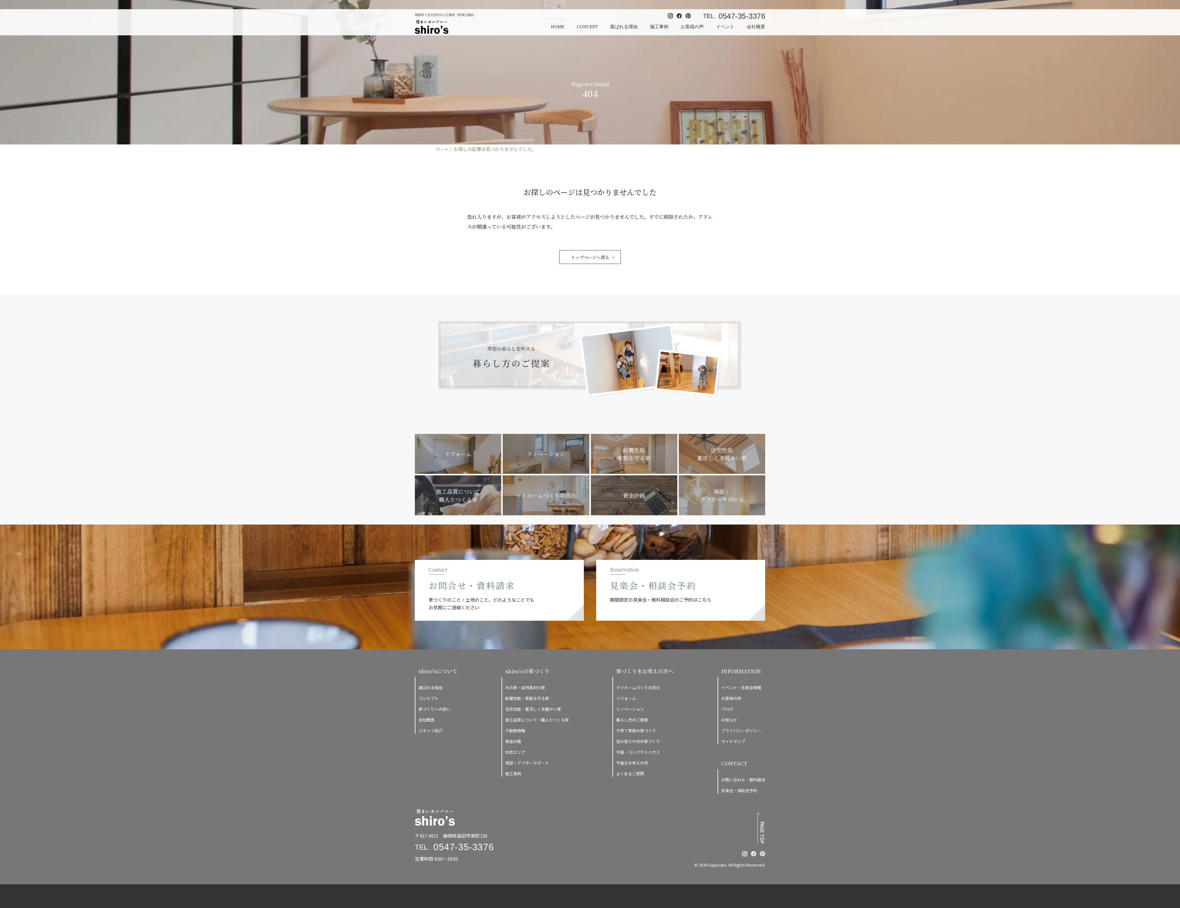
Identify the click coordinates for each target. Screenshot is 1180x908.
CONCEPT (587, 26)
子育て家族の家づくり (636, 730)
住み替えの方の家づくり (638, 741)
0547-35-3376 (741, 16)
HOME (557, 26)
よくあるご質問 (630, 773)
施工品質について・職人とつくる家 (537, 720)
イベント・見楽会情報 (741, 687)
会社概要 (756, 26)
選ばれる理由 (624, 26)
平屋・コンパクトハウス (638, 752)
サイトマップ (733, 741)
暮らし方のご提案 (632, 720)
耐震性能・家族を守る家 (527, 698)
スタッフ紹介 (430, 730)
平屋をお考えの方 (632, 763)
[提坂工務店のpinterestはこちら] (762, 853)
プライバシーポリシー (741, 730)
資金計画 (513, 741)
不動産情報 (515, 730)
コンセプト (429, 698)
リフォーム (626, 698)
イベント (725, 26)
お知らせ (729, 720)
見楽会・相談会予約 (739, 790)
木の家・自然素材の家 (525, 687)
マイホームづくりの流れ (638, 687)
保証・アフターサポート (527, 763)
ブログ (727, 709)
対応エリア (515, 752)
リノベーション (630, 709)
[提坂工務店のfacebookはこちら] (753, 853)
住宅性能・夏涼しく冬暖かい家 (533, 709)
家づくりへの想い (434, 709)
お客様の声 (692, 26)
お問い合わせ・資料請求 (743, 780)
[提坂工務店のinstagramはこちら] (744, 853)
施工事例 (659, 26)
